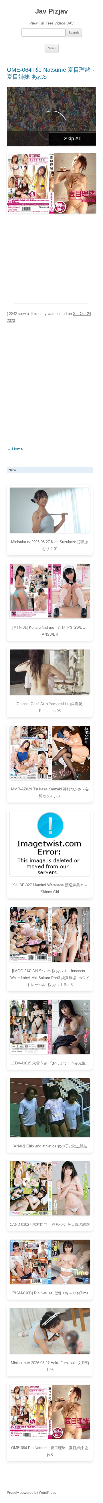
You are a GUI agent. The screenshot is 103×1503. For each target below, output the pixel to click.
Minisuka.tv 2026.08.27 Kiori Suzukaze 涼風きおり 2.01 (49, 545)
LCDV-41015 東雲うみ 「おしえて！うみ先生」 (50, 1063)
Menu (52, 48)
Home (15, 449)
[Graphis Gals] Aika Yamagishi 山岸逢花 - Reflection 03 (49, 707)
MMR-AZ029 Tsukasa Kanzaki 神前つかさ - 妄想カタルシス (50, 792)
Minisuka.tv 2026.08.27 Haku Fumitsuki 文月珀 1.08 (50, 1366)
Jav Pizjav (51, 11)
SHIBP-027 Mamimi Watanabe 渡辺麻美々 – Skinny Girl (50, 888)
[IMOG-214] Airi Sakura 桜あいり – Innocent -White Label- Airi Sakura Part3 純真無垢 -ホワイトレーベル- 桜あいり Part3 (50, 978)
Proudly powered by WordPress (31, 1493)
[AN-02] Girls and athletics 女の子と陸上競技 (50, 1146)
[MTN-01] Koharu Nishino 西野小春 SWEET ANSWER (49, 631)
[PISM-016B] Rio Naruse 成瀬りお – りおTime (49, 1293)
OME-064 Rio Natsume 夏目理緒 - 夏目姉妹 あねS (50, 1451)
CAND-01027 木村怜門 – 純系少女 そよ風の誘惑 (50, 1224)
